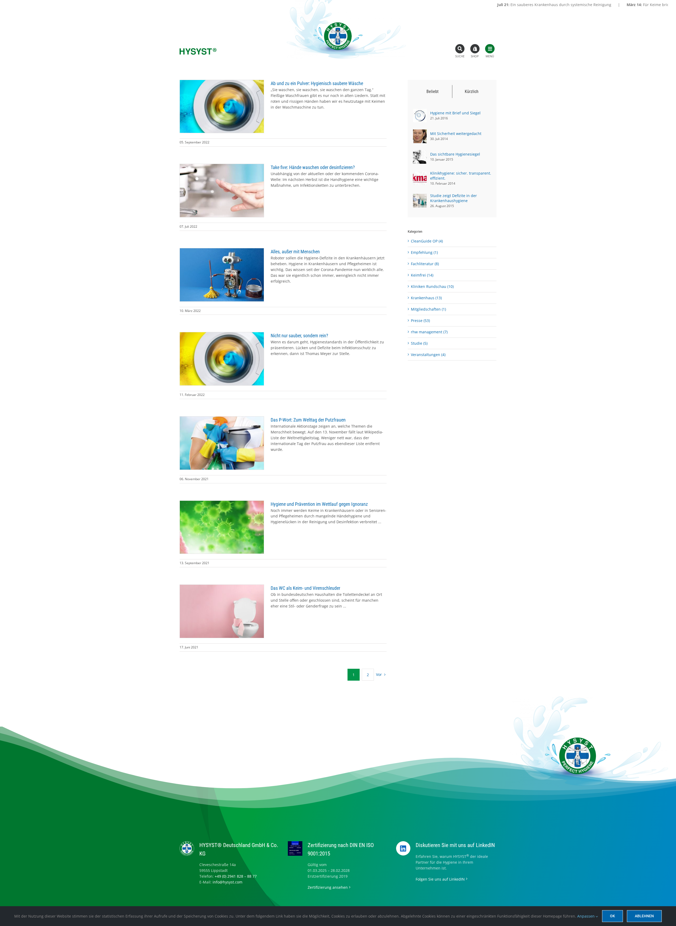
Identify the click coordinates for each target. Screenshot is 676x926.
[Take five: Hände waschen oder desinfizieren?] (222, 190)
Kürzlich (471, 91)
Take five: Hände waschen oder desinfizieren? (313, 167)
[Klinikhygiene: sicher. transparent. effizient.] (420, 174)
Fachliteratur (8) (425, 263)
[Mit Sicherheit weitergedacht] (420, 132)
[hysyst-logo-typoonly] (198, 49)
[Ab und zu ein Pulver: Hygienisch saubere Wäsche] (222, 106)
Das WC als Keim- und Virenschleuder (305, 588)
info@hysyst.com (227, 882)
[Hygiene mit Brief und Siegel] (420, 111)
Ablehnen (644, 916)
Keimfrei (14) (422, 275)
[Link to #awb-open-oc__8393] (459, 48)
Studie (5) (419, 343)
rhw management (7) (429, 331)
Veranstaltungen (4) (428, 354)
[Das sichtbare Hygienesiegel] (420, 152)
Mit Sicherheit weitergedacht (455, 133)
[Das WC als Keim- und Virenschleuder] (222, 611)
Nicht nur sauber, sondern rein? (299, 335)
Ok (612, 916)
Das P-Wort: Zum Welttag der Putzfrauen (308, 420)
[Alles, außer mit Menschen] (222, 275)
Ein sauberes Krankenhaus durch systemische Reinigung (486, 4)
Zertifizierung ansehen (328, 887)
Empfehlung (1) (424, 252)
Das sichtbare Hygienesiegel (455, 154)
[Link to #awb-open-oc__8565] (489, 48)
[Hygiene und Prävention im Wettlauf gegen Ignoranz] (222, 527)
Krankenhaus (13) (426, 297)
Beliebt (432, 91)
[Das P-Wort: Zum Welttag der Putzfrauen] (222, 443)
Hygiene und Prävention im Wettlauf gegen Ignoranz (319, 504)
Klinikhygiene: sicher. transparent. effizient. (460, 176)
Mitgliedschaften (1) (428, 309)
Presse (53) (420, 320)
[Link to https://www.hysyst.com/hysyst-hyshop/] (475, 48)
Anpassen (586, 916)
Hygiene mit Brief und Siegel (455, 112)
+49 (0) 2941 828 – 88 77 (236, 876)
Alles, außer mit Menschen (295, 251)
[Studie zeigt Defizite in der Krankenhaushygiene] (420, 196)
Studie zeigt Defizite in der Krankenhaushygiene (453, 198)
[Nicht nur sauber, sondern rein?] (222, 359)
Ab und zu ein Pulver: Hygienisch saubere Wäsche (317, 83)
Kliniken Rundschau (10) (432, 286)
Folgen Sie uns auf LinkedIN (440, 879)
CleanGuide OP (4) (427, 241)
